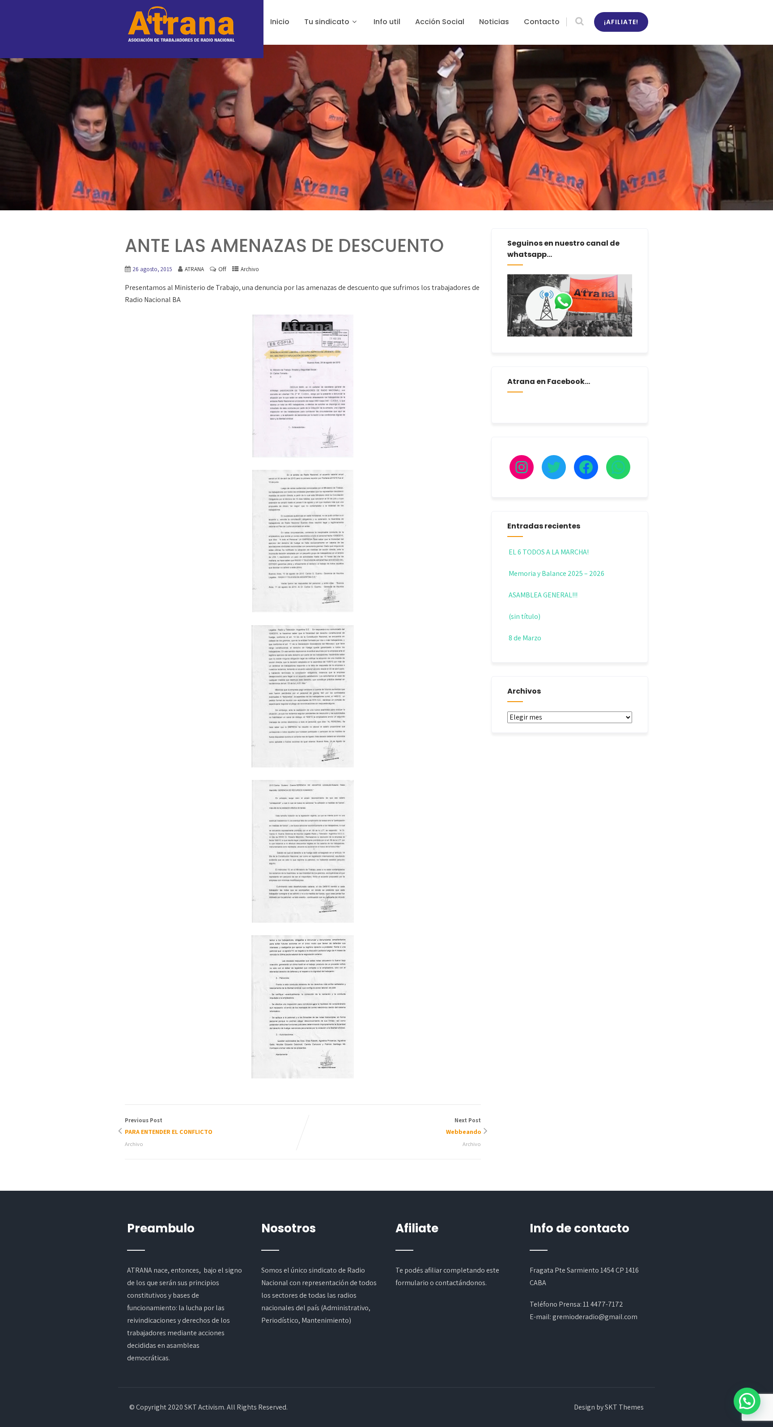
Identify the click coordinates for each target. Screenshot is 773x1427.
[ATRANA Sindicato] (181, 24)
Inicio (279, 22)
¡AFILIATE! (621, 21)
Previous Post (168, 1126)
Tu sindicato (326, 22)
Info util (387, 22)
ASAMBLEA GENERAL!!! (543, 595)
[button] (747, 1401)
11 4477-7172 (603, 1304)
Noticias (494, 22)
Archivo (250, 269)
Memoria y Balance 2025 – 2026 (556, 573)
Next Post (463, 1126)
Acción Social (439, 22)
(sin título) (524, 616)
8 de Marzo (525, 638)
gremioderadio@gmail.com (594, 1316)
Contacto (542, 22)
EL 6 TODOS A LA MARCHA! (549, 552)
